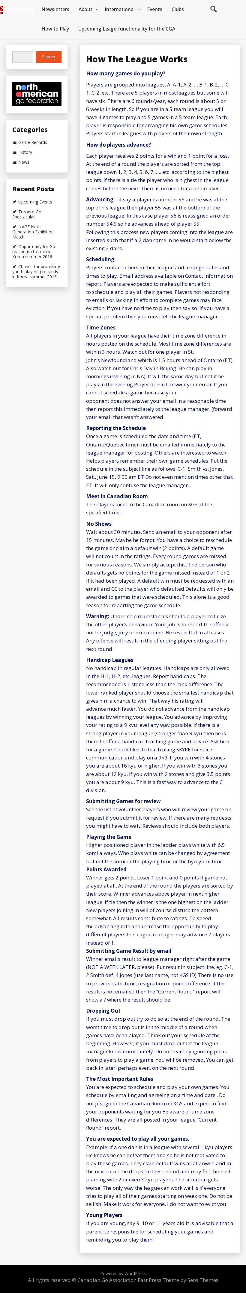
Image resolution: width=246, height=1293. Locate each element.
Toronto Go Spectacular (26, 214)
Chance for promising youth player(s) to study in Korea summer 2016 (36, 271)
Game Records (32, 142)
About (85, 9)
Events (154, 9)
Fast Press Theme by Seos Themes (178, 1280)
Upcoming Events (35, 202)
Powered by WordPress (123, 1273)
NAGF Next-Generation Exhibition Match (33, 232)
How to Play (55, 28)
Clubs (178, 9)
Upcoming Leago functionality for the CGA (126, 28)
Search (48, 57)
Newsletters (55, 9)
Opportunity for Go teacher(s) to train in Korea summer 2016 (33, 251)
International (120, 9)
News (23, 162)
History (25, 152)
